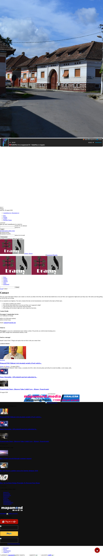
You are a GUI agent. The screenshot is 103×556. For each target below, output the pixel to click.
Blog (4, 215)
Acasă (1, 288)
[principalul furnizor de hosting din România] (27, 555)
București (2, 360)
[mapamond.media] (9, 535)
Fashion (5, 278)
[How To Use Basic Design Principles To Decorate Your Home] (4, 480)
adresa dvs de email (20, 235)
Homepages (6, 284)
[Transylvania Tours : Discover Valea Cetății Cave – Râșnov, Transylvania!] (4, 386)
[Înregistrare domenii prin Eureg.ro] (38, 555)
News (4, 277)
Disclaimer (6, 548)
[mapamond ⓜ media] (51, 255)
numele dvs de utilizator (21, 225)
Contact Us (6, 552)
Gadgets (5, 280)
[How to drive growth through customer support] (4, 455)
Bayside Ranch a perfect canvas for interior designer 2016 (19, 471)
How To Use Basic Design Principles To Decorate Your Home (20, 483)
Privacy (5, 549)
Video (4, 283)
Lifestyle (5, 281)
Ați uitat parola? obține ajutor (7, 230)
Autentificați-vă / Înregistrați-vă (11, 213)
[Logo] (15, 274)
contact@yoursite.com (10, 322)
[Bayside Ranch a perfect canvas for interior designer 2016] (4, 467)
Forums (5, 217)
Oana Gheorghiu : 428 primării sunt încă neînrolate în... (18, 377)
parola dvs (17, 227)
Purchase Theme (7, 220)
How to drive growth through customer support (15, 458)
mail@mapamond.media (13, 543)
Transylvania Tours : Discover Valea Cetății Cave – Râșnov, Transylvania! (24, 389)
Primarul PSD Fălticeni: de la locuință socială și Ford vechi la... (21, 363)
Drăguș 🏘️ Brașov (5, 366)
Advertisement (7, 550)
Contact (5, 218)
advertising (9, 513)
